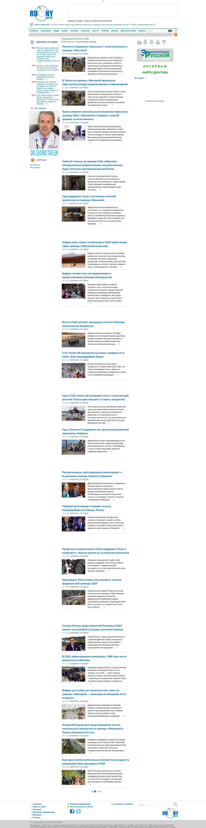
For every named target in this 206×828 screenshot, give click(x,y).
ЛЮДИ (56, 31)
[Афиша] (151, 42)
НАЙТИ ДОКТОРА (155, 72)
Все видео (139, 78)
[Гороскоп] (157, 42)
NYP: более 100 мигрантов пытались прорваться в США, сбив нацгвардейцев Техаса (93, 354)
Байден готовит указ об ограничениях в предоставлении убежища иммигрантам (87, 275)
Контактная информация (44, 812)
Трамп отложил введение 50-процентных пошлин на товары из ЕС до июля (154, 25)
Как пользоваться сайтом (81, 807)
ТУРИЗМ (105, 31)
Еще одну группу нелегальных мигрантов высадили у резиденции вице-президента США (95, 761)
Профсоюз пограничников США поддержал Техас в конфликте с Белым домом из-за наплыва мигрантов (95, 551)
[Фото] (139, 42)
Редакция (37, 809)
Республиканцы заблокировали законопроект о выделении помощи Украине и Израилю (92, 474)
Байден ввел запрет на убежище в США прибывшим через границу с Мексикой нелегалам (94, 244)
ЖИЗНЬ (114, 31)
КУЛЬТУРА (85, 31)
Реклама (36, 818)
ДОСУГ (96, 31)
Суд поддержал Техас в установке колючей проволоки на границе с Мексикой (89, 198)
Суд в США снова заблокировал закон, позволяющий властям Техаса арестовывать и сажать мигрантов (95, 397)
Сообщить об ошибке (123, 804)
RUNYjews (143, 31)
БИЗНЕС (74, 31)
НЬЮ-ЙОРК (46, 31)
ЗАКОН (65, 31)
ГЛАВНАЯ (33, 31)
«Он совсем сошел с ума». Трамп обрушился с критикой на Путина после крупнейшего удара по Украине (48, 99)
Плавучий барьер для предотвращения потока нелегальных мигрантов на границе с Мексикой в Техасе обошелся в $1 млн (92, 728)
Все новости (40, 108)
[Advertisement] (123, 10)
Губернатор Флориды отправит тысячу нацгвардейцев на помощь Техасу (86, 508)
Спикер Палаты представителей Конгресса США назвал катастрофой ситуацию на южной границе (92, 627)
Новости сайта (39, 807)
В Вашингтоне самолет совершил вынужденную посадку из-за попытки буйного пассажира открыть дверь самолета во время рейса (47, 87)
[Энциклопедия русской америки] (155, 61)
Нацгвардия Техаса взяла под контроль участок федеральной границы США (91, 581)
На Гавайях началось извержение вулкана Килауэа (46, 77)
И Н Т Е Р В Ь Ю (155, 66)
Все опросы (35, 167)
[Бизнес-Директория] (145, 42)
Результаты (35, 165)
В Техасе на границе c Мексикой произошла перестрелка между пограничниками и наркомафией (95, 82)
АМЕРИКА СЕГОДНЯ (46, 42)
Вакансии (37, 815)
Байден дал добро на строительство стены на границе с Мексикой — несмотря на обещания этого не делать (94, 694)
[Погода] (164, 42)
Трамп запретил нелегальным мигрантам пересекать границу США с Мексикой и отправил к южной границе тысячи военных (95, 115)
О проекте (37, 804)
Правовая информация (80, 804)
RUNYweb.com (67, 42)
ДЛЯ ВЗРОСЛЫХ (128, 31)
